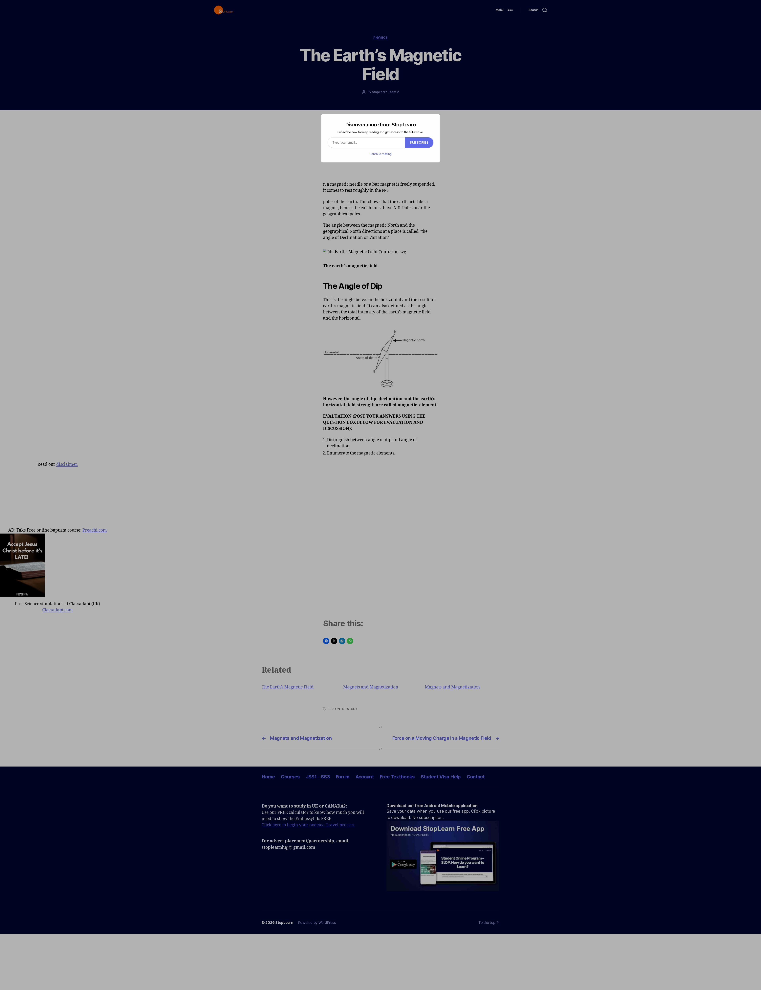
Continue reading (381, 154)
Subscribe (419, 142)
